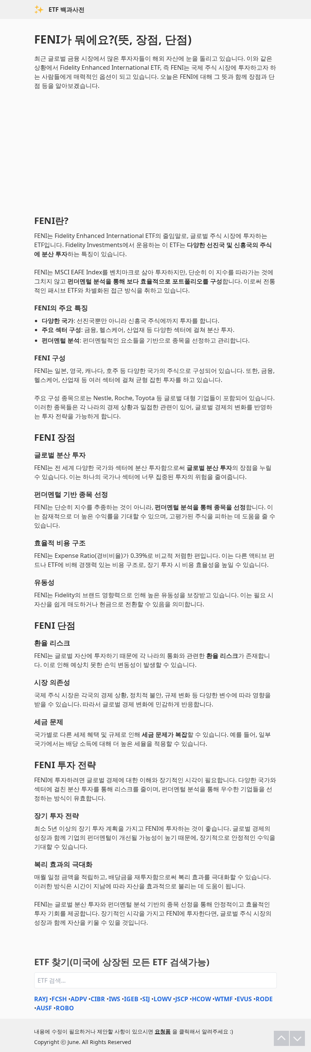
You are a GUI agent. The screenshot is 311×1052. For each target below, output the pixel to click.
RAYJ (41, 999)
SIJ (146, 999)
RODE (264, 999)
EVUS (244, 999)
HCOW (201, 999)
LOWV (162, 999)
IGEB (131, 999)
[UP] (281, 1038)
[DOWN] (297, 1038)
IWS (114, 999)
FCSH (59, 999)
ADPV (79, 999)
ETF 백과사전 (67, 9)
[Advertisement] (155, 151)
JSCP (181, 999)
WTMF (224, 999)
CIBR (98, 999)
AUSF (44, 1008)
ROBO (65, 1008)
